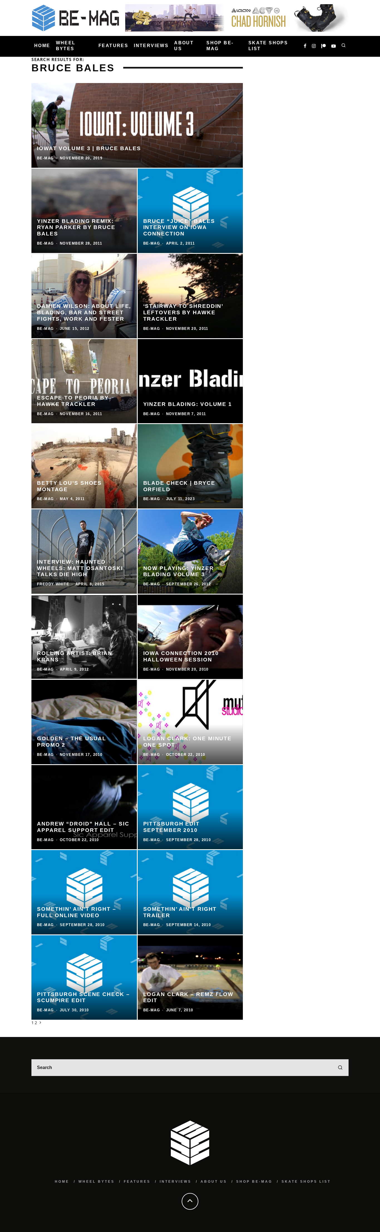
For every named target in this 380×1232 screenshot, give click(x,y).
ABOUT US (184, 45)
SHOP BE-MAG (219, 45)
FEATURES (113, 45)
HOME (42, 45)
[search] (340, 1067)
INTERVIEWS (151, 45)
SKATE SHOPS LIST (268, 45)
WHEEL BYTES (66, 45)
